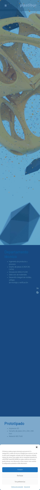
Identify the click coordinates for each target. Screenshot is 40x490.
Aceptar (20, 470)
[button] (37, 447)
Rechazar (20, 476)
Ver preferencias (20, 482)
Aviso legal (27, 487)
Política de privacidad (17, 487)
